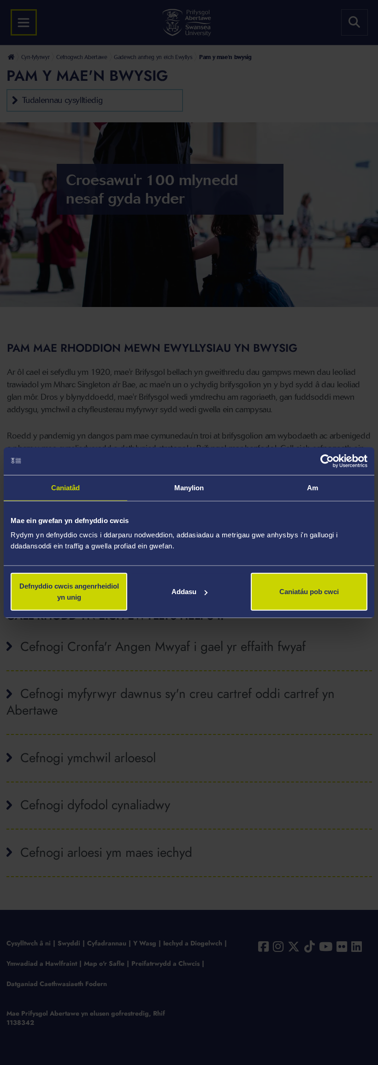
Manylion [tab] (189, 487)
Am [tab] (312, 487)
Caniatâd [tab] (65, 487)
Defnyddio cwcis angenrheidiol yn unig (69, 591)
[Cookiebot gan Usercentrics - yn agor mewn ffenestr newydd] (327, 461)
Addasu (183, 592)
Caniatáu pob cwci (309, 592)
